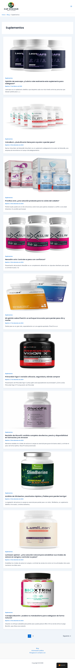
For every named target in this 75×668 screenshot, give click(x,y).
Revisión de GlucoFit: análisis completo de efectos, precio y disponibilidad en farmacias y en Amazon (36, 436)
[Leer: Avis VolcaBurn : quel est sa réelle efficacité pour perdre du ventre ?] (37, 116)
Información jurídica (37, 650)
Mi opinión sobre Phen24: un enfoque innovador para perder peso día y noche (35, 319)
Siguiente (67, 636)
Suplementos (9, 78)
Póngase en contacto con (37, 653)
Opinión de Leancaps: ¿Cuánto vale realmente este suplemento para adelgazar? (34, 82)
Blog (37, 648)
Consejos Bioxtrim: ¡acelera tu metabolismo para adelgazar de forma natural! (34, 617)
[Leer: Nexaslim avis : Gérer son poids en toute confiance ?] (37, 234)
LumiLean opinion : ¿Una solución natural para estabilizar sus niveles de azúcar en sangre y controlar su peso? (35, 556)
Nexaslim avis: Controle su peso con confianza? (25, 259)
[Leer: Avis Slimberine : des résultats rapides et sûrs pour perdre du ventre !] (37, 470)
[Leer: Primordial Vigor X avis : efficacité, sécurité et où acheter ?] (37, 351)
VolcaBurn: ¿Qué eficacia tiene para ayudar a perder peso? (30, 142)
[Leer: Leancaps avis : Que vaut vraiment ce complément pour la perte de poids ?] (37, 56)
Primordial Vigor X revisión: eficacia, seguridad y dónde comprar (32, 377)
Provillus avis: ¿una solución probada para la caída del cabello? (32, 201)
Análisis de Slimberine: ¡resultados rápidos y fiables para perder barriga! (36, 496)
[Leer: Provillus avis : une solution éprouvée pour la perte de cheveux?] (37, 175)
